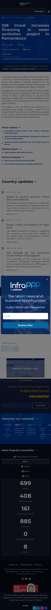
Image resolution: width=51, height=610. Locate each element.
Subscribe (25, 325)
